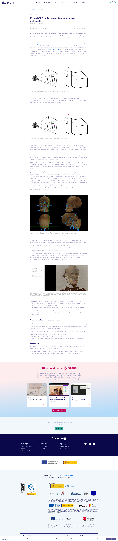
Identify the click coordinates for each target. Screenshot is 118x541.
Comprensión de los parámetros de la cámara (46, 44)
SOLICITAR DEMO (113, 2)
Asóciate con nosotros (46, 444)
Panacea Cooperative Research (66, 475)
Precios (23, 448)
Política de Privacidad (65, 444)
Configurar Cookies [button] (101, 538)
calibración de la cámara (53, 49)
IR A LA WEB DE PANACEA (59, 410)
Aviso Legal (63, 448)
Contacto (43, 448)
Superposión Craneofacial (27, 446)
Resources (32, 9)
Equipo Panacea (44, 446)
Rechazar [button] (109, 538)
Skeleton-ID (24, 444)
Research (40, 9)
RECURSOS (62, 2)
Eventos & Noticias (73, 2)
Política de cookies (64, 446)
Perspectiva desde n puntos (50, 151)
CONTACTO (82, 2)
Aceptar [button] (114, 538)
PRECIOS (56, 2)
